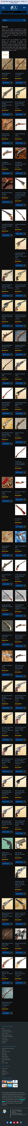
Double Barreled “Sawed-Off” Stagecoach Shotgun (20, 606)
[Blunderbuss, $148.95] (20, 511)
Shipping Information (7, 1035)
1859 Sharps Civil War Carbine (20, 944)
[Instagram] (21, 1122)
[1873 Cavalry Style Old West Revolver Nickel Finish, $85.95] (7, 783)
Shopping (25, 7)
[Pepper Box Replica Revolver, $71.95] (7, 185)
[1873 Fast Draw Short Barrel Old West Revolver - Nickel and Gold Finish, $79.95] (7, 719)
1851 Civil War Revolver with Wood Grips (7, 973)
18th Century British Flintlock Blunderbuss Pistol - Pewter (7, 104)
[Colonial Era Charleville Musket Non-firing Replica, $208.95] (20, 454)
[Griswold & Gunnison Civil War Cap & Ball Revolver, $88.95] (7, 216)
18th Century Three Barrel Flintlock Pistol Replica (20, 637)
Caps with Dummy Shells (6, 492)
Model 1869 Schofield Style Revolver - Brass (20, 404)
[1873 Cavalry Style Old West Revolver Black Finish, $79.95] (20, 783)
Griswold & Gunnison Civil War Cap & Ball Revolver (7, 226)
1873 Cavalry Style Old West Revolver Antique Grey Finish (7, 822)
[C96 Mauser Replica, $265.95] (20, 484)
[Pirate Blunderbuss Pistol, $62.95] (20, 126)
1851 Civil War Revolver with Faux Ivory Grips (20, 973)
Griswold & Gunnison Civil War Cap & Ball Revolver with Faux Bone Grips (20, 195)
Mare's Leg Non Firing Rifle (6, 546)
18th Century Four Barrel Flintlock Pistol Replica (19, 667)
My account (4, 1068)
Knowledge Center (6, 1059)
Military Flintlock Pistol (19, 433)
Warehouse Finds (6, 1051)
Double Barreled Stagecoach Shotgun (7, 605)
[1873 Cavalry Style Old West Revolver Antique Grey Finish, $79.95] (7, 813)
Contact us (4, 1041)
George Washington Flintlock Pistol (7, 346)
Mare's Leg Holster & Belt (20, 546)
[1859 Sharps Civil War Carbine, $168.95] (20, 935)
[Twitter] (11, 1122)
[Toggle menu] (3, 7)
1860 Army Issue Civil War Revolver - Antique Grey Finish (7, 915)
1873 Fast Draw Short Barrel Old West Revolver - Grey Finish (20, 730)
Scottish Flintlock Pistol (6, 575)
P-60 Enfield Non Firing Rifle (19, 74)
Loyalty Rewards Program (8, 1048)
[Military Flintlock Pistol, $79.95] (20, 425)
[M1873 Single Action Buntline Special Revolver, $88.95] (20, 567)
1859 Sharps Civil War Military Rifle (7, 944)
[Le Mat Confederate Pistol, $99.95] (7, 657)
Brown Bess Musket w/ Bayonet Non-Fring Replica (7, 1004)
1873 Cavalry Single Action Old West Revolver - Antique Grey (20, 104)
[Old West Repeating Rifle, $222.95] (20, 216)
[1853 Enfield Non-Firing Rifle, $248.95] (7, 65)
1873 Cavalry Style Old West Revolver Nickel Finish (6, 792)
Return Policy (5, 1033)
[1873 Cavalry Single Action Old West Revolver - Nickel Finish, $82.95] (20, 813)
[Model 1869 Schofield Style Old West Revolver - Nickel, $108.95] (7, 425)
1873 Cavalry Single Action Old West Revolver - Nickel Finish (20, 823)
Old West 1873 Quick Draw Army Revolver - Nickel (20, 286)
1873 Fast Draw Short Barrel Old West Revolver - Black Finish (7, 761)
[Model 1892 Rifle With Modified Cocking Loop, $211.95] (7, 395)
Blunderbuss (18, 519)
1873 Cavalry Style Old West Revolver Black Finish (20, 792)
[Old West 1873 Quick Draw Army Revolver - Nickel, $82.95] (20, 277)
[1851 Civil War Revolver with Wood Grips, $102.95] (7, 964)
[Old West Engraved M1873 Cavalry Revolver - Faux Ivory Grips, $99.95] (20, 245)
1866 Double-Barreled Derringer (20, 853)
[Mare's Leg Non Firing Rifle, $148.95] (7, 538)
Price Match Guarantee (7, 1036)
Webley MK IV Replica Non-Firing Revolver (7, 854)
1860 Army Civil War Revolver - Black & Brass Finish (20, 915)
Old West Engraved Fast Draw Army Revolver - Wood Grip (7, 286)
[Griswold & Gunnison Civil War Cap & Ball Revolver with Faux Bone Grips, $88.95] (20, 185)
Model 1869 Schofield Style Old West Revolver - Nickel (7, 434)
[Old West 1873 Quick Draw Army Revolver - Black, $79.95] (7, 307)
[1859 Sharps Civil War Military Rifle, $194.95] (7, 935)
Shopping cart (5, 1073)
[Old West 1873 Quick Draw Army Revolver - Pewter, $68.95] (20, 307)
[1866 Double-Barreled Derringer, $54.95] (20, 845)
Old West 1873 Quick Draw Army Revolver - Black (7, 316)
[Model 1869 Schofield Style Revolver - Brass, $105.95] (20, 395)
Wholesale (4, 1054)
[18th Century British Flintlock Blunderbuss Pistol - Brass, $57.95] (7, 688)
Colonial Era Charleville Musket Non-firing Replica (20, 463)
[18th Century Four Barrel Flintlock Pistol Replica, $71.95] (20, 657)
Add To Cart (6, 82)
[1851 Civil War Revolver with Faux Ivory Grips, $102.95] (20, 964)
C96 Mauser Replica (20, 491)
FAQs (3, 1028)
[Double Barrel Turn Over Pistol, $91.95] (7, 627)
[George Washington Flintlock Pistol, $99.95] (7, 337)
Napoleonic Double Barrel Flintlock (20, 346)
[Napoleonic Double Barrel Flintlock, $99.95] (20, 337)
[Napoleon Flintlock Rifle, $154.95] (7, 366)
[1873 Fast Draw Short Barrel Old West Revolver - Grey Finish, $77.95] (20, 719)
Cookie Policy (5, 1039)
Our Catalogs (5, 1062)
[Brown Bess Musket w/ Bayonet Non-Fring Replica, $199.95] (7, 994)
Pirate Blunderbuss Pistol (20, 134)
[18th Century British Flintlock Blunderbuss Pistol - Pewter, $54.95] (7, 94)
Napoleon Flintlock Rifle (7, 374)
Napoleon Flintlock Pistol (20, 374)
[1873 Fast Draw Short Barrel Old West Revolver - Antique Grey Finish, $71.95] (20, 751)
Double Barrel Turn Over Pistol (7, 636)
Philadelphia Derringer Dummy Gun (6, 164)
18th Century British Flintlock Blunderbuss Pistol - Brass (7, 698)
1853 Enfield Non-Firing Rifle (6, 74)
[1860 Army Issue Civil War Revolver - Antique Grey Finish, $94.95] (7, 905)
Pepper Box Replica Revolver (7, 193)
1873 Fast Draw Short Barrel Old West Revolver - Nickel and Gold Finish (7, 730)
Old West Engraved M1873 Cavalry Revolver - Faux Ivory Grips (20, 255)
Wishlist (11, 82)
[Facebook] (7, 1122)
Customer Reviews (6, 1030)
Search (24, 12)
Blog (3, 1061)
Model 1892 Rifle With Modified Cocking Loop (6, 404)
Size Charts (4, 1038)
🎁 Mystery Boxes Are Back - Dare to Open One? (14, 2)
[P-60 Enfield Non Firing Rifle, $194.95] (20, 65)
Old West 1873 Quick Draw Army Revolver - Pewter (20, 316)
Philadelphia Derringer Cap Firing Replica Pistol (20, 164)
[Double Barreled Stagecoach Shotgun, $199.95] (7, 597)
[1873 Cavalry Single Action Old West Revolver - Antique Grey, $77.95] (20, 94)
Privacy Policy (5, 1056)
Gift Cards (4, 1053)
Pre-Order (6, 383)
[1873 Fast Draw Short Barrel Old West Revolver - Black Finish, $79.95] (7, 751)
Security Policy (5, 1058)
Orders (3, 1069)
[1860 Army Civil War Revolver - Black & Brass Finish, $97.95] (20, 905)
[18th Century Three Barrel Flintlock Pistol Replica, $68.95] (20, 627)
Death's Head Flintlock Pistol (6, 134)
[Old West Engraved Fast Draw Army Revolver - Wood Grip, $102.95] (7, 277)
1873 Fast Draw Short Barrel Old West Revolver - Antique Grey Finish (20, 761)
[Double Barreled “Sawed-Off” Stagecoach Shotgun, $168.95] (20, 597)
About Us (4, 1050)
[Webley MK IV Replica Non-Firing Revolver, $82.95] (7, 845)
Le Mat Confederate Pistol (7, 666)
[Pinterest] (17, 1122)
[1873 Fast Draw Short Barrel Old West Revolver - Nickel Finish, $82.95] (20, 688)
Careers (4, 1042)
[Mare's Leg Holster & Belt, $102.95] (20, 538)
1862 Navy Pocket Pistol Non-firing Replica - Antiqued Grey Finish (20, 884)
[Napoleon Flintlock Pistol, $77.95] (20, 366)
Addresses (4, 1071)
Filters (5, 20)
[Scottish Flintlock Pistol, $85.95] (7, 567)
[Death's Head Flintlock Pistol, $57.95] (7, 126)
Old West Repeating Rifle (20, 225)
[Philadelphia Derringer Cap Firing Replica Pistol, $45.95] (20, 154)
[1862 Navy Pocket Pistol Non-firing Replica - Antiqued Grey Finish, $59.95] (20, 873)
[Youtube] (14, 1122)
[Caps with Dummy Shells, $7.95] (7, 484)
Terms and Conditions (7, 1031)
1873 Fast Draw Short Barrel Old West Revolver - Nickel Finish (20, 698)
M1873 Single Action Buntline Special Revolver (20, 576)
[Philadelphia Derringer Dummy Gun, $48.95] (7, 154)
